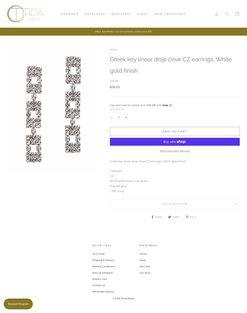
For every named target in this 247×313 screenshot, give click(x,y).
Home (113, 49)
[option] (123, 31)
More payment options (175, 150)
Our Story (145, 272)
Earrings (70, 14)
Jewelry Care (99, 279)
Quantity (117, 109)
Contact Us (98, 285)
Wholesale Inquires (103, 291)
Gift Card (145, 266)
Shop (142, 260)
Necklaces (95, 14)
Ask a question (175, 204)
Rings (142, 14)
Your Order (98, 253)
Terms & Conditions (103, 266)
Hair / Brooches (170, 14)
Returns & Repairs (102, 272)
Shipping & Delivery (103, 260)
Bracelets (121, 14)
